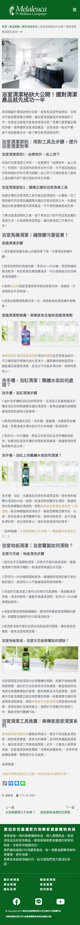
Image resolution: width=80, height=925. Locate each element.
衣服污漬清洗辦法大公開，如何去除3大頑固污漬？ (35, 774)
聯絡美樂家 (48, 879)
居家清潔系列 (30, 26)
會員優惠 (46, 884)
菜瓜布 (14, 286)
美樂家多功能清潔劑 (45, 701)
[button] (74, 9)
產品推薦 (14, 26)
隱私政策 (10, 889)
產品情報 (10, 884)
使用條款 (46, 889)
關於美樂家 (12, 879)
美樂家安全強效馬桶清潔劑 (20, 355)
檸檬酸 (48, 355)
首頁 (4, 26)
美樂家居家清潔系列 (15, 734)
